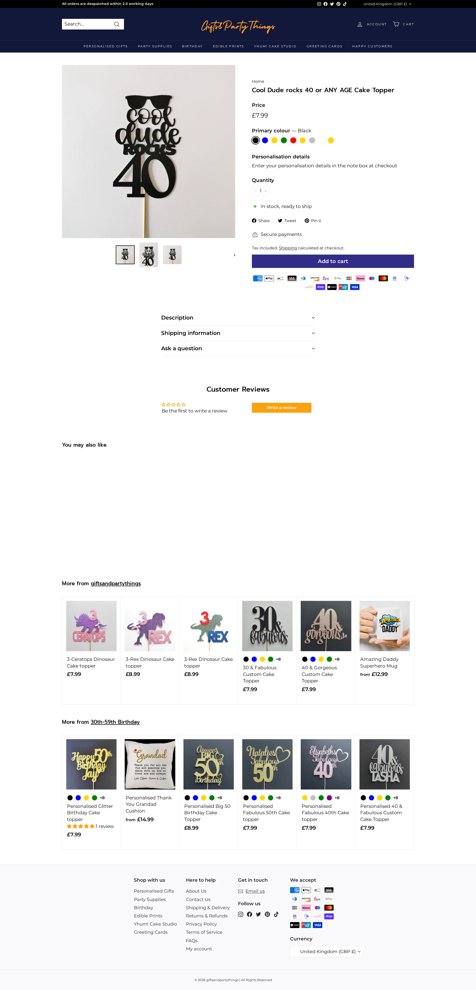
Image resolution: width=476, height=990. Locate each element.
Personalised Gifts (106, 46)
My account (199, 949)
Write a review (282, 407)
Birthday (192, 46)
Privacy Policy (201, 924)
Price (258, 105)
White (321, 140)
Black (255, 140)
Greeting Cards (325, 46)
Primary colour (281, 131)
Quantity (263, 180)
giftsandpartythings (116, 583)
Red (293, 140)
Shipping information (190, 333)
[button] (81, 826)
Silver (312, 140)
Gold (274, 140)
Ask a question (181, 348)
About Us (196, 891)
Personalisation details (281, 157)
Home (258, 81)
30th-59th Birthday (115, 722)
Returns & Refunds (207, 916)
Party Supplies (155, 46)
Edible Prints (228, 46)
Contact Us (198, 899)
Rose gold (302, 140)
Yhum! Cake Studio (275, 46)
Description (177, 317)
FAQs (192, 940)
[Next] (232, 255)
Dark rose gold (331, 140)
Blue (265, 140)
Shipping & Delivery (208, 907)
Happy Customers (372, 46)
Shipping (288, 247)
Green (284, 140)
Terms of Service (204, 932)
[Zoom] (148, 151)
